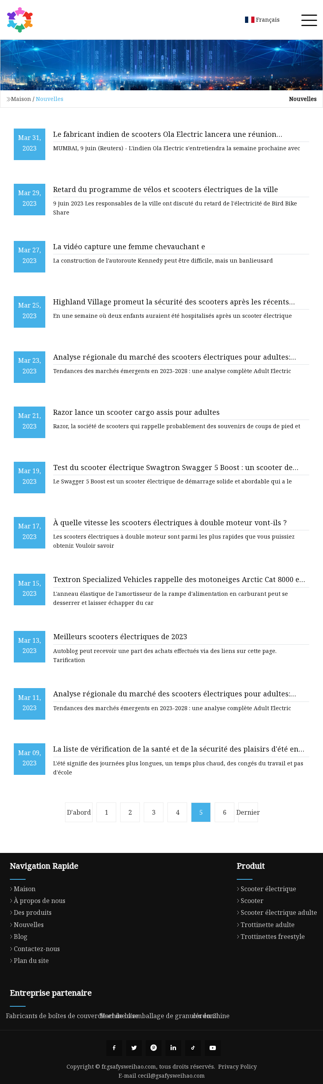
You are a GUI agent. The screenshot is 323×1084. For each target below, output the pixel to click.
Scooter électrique (268, 888)
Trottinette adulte (268, 924)
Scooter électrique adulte (279, 912)
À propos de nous (39, 900)
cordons (205, 1015)
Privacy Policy (237, 1066)
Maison (21, 99)
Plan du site (31, 960)
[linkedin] (173, 1048)
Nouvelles (29, 924)
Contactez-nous (37, 948)
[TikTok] (193, 1048)
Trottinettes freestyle (273, 936)
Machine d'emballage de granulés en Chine (164, 1015)
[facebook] (114, 1048)
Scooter (252, 900)
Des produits (33, 912)
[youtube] (213, 1048)
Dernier (248, 812)
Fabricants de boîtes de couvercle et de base (72, 1015)
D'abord (79, 812)
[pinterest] (154, 1048)
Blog (21, 936)
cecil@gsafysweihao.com (171, 1075)
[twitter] (134, 1048)
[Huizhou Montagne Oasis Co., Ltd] (19, 20)
